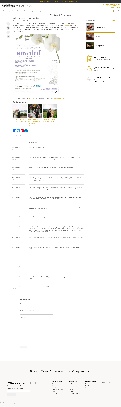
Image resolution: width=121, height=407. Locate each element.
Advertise (54, 391)
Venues (71, 389)
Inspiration (88, 384)
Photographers (73, 384)
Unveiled (67, 25)
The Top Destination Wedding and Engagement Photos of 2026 (60, 1)
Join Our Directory (74, 393)
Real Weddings (89, 385)
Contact (54, 393)
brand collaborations (113, 6)
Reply (13, 149)
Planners (71, 387)
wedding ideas (18, 135)
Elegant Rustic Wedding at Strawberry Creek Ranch (50, 120)
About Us (54, 384)
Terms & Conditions (57, 389)
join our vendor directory (112, 4)
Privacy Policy (56, 385)
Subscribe (11, 394)
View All (112, 20)
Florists (71, 391)
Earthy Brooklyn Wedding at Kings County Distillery (19, 120)
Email (27, 310)
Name (22, 304)
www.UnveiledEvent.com (60, 98)
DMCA (54, 387)
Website (22, 317)
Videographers (73, 385)
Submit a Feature (90, 387)
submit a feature (115, 7)
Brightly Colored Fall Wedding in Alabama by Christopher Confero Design (34, 122)
